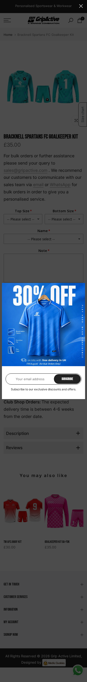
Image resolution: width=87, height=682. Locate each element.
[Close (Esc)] (81, 6)
